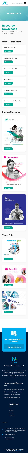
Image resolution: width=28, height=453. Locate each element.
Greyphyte (18, 450)
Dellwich (11, 410)
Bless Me (11, 413)
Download (7, 51)
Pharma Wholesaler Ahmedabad (12, 397)
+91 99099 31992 (9, 437)
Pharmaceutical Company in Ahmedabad (14, 389)
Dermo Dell (12, 415)
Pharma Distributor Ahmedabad (12, 394)
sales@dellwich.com (10, 434)
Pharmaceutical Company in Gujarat (13, 392)
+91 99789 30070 (9, 439)
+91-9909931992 (19, 3)
